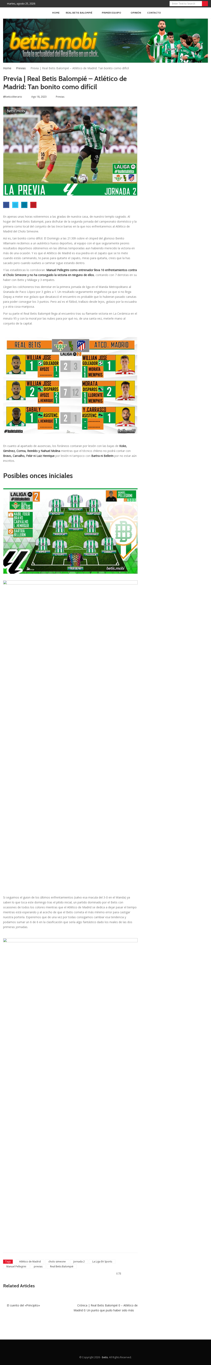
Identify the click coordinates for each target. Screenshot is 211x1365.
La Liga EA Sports (102, 1261)
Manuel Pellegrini (16, 1266)
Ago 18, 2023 (39, 96)
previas (38, 1266)
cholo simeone (57, 1261)
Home (56, 12)
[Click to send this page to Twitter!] (15, 205)
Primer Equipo (111, 12)
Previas (21, 68)
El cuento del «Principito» (23, 1305)
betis (105, 1357)
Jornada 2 (79, 1261)
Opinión (136, 12)
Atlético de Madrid (30, 1261)
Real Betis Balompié (61, 1266)
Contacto (154, 12)
